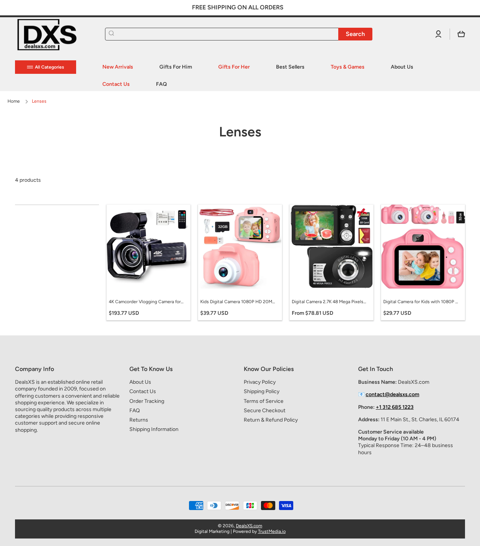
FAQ (134, 410)
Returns (138, 420)
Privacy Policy (260, 382)
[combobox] (238, 34)
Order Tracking (146, 401)
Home (14, 101)
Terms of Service (264, 401)
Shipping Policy (261, 391)
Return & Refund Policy (271, 420)
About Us (140, 382)
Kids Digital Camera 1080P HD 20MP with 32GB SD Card (237, 301)
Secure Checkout (264, 410)
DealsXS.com (249, 525)
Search (355, 33)
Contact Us (142, 391)
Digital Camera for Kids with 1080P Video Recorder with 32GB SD (420, 301)
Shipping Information (153, 429)
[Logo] (52, 34)
